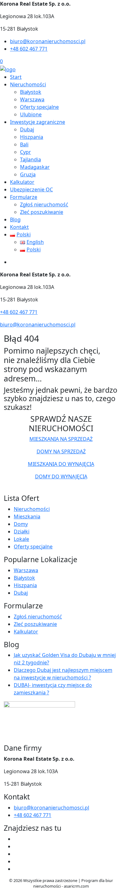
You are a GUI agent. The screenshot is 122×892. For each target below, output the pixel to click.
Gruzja (28, 174)
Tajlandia (30, 159)
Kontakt (19, 227)
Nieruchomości (28, 84)
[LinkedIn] (16, 868)
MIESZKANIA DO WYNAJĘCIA (61, 464)
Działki (21, 531)
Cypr (25, 152)
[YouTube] (16, 853)
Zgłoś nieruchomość (44, 204)
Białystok (30, 91)
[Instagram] (16, 861)
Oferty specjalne (39, 106)
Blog (15, 219)
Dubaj (27, 129)
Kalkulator (22, 182)
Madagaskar (35, 167)
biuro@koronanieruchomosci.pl (47, 41)
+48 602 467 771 (29, 48)
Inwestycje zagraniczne (37, 121)
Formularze (23, 197)
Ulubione (31, 114)
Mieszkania (27, 516)
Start (16, 76)
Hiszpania (31, 137)
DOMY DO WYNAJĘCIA (61, 476)
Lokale (21, 539)
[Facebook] (16, 838)
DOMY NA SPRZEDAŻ (61, 451)
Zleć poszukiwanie (41, 212)
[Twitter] (16, 846)
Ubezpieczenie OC (31, 189)
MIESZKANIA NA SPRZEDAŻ (61, 439)
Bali (24, 144)
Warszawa (32, 99)
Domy (21, 524)
